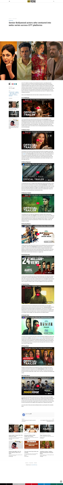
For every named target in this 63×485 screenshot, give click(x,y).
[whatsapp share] (16, 84)
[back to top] (61, 481)
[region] (31, 10)
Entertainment (15, 18)
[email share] (11, 84)
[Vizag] (31, 1)
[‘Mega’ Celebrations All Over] (14, 114)
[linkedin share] (14, 84)
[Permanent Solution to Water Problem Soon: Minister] (31, 428)
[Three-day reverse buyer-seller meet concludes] (31, 445)
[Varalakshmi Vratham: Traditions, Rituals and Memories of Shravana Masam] (47, 445)
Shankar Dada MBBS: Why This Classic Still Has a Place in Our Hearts (14, 127)
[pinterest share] (12, 84)
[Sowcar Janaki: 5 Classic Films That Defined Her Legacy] (14, 104)
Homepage (10, 18)
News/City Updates (27, 433)
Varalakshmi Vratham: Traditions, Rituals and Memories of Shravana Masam (46, 452)
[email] (19, 484)
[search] (53, 1)
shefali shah (10, 95)
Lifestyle (41, 449)
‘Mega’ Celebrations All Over (45, 435)
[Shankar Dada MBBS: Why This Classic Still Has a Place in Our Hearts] (14, 122)
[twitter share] (9, 84)
